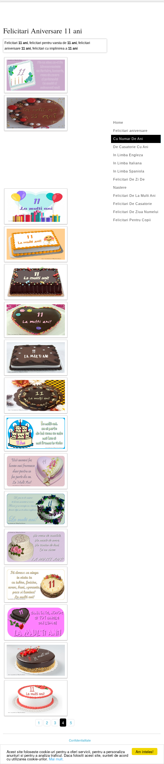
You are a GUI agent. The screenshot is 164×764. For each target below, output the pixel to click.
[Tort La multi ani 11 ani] (36, 357)
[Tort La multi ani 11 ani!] (36, 244)
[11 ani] (36, 206)
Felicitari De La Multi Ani (134, 195)
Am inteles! (145, 751)
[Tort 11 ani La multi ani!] (36, 281)
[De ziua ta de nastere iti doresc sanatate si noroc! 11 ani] (36, 508)
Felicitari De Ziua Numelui (135, 212)
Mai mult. (56, 758)
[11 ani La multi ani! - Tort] (36, 698)
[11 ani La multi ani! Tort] (36, 319)
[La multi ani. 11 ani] (36, 112)
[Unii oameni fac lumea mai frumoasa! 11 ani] (36, 471)
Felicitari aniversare (130, 130)
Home (118, 122)
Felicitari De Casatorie (132, 204)
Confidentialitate (80, 740)
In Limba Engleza (128, 155)
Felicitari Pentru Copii (132, 220)
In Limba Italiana (127, 163)
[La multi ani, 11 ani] (36, 622)
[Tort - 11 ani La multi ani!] (36, 660)
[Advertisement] (82, 15)
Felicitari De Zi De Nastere (129, 183)
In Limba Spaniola (128, 171)
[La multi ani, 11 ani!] (36, 395)
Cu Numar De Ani (128, 139)
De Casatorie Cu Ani (130, 147)
